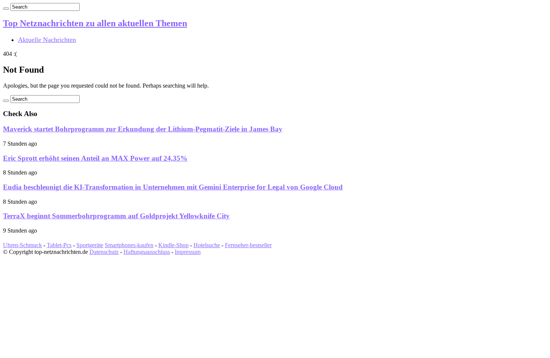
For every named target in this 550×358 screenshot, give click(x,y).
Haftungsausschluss (146, 252)
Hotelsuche (206, 245)
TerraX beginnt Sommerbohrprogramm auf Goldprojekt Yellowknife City (116, 216)
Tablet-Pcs (59, 245)
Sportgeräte (89, 245)
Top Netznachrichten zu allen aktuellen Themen (95, 23)
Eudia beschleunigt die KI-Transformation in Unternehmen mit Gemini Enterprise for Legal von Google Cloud (173, 187)
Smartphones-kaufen (129, 245)
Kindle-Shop (173, 245)
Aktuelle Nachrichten (47, 39)
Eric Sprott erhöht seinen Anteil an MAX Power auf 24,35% (95, 158)
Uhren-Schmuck (22, 245)
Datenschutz (104, 252)
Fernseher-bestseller (248, 245)
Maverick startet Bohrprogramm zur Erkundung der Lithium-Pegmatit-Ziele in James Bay (142, 129)
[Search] (6, 8)
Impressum (188, 252)
